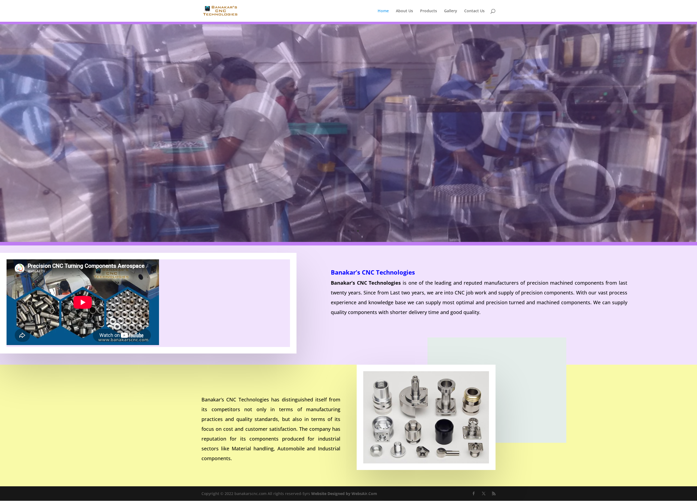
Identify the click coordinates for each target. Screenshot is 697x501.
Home (383, 11)
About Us (404, 11)
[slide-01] (348, 240)
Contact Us (474, 11)
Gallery (450, 11)
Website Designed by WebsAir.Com (344, 493)
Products (428, 11)
